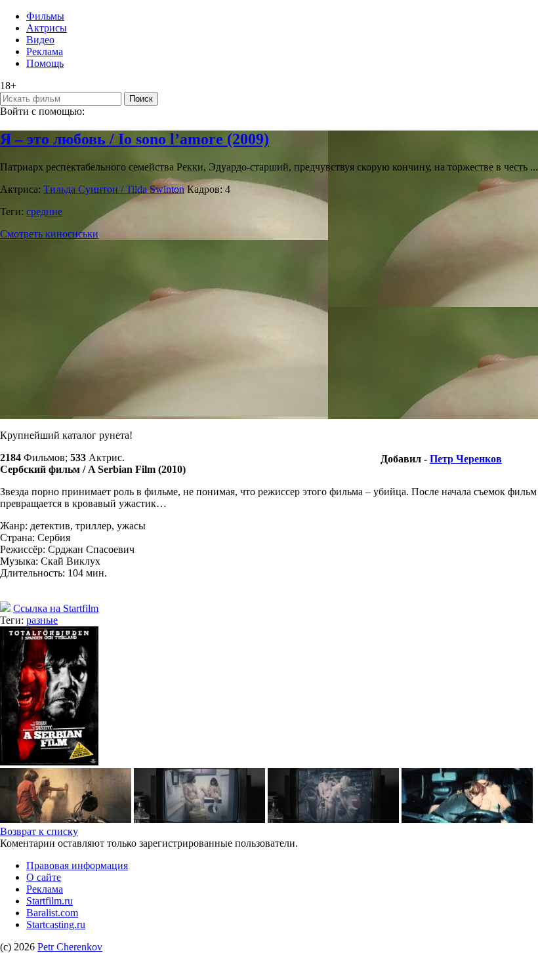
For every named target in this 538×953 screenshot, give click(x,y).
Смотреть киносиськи (49, 233)
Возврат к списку (39, 831)
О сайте (43, 877)
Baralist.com (52, 912)
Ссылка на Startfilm (55, 608)
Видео (40, 39)
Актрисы (46, 27)
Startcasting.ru (55, 924)
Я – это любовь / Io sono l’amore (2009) (134, 139)
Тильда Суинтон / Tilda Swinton (113, 189)
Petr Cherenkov (69, 946)
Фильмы (45, 16)
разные (42, 620)
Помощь (45, 63)
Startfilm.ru (49, 900)
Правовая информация (77, 865)
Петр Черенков (466, 458)
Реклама (44, 51)
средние (44, 211)
